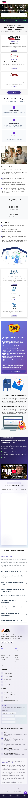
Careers (17, 661)
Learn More (14, 50)
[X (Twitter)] (5, 642)
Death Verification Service (9, 713)
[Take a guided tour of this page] (25, 792)
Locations (3, 661)
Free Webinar (4, 653)
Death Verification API (8, 716)
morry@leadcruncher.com (11, 700)
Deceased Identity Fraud (8, 719)
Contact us (3, 659)
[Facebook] (8, 642)
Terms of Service (5, 655)
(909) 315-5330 (8, 697)
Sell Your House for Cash (6, 664)
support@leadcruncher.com (15, 762)
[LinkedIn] (12, 642)
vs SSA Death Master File (9, 722)
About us (17, 650)
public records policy (17, 781)
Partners (17, 657)
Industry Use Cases (20, 716)
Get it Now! (14, 371)
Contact (9, 791)
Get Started (13, 92)
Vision (16, 653)
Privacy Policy (4, 657)
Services (3, 650)
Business (17, 659)
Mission (16, 655)
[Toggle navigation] (25, 2)
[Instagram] (2, 642)
